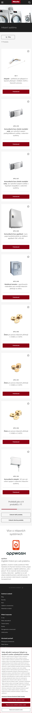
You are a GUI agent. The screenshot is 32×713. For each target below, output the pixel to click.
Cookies (23, 696)
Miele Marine (4, 644)
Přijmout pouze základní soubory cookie (16, 704)
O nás (2, 617)
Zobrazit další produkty (16, 514)
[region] (16, 680)
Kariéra (3, 626)
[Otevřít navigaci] (2, 2)
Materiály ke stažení (6, 608)
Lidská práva (4, 632)
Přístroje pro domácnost (7, 641)
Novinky (3, 599)
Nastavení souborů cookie (16, 709)
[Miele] (16, 1)
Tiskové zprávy (5, 623)
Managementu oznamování (8, 629)
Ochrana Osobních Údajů (13, 696)
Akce (2, 602)
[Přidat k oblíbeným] (28, 51)
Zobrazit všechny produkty (16, 520)
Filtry (9, 37)
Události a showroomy (7, 605)
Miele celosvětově (6, 620)
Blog (2, 597)
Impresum (4, 696)
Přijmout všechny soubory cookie (16, 700)
